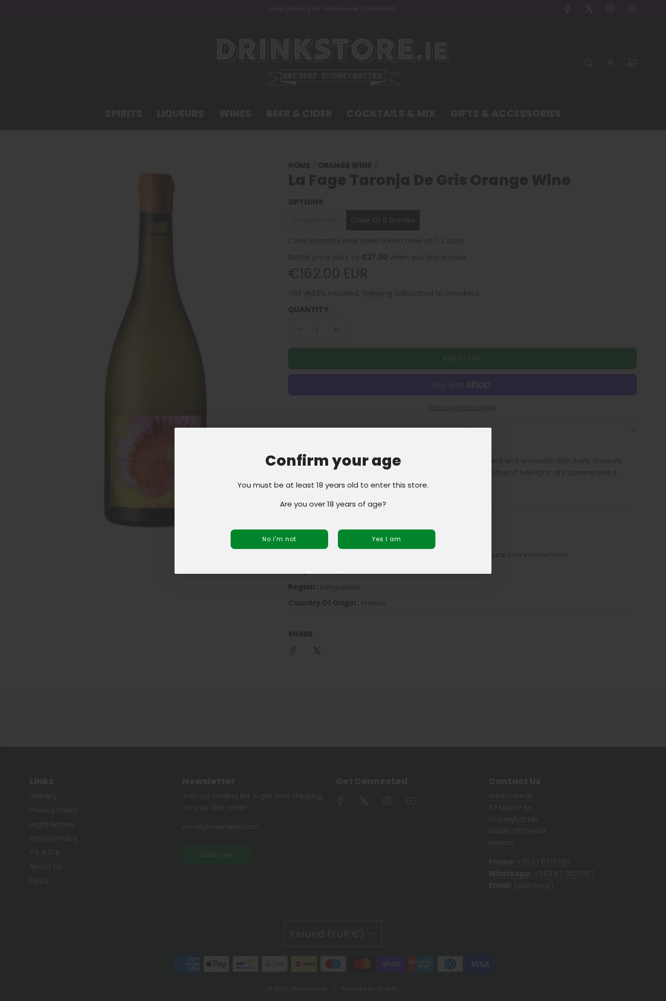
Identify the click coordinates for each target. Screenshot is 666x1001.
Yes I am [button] (386, 539)
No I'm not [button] (279, 539)
